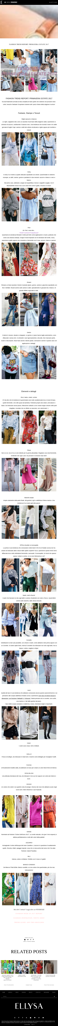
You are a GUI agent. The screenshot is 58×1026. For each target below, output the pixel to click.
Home (3, 992)
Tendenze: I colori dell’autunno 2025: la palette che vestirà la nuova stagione (36, 978)
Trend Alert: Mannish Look (22, 976)
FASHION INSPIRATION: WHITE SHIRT (29, 918)
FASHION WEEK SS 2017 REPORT (29, 913)
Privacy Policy (14, 2)
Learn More (27, 1024)
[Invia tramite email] (24, 939)
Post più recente (9, 985)
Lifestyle (38, 992)
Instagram (46, 992)
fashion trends (31, 941)
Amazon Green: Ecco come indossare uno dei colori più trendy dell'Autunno (7, 978)
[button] (6, 2)
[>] (54, 996)
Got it (33, 1024)
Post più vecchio (49, 985)
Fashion (24, 992)
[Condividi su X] (28, 939)
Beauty (30, 992)
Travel (54, 992)
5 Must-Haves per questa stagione (50, 976)
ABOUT (17, 992)
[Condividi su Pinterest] (33, 939)
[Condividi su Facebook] (31, 939)
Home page (29, 985)
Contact (10, 992)
